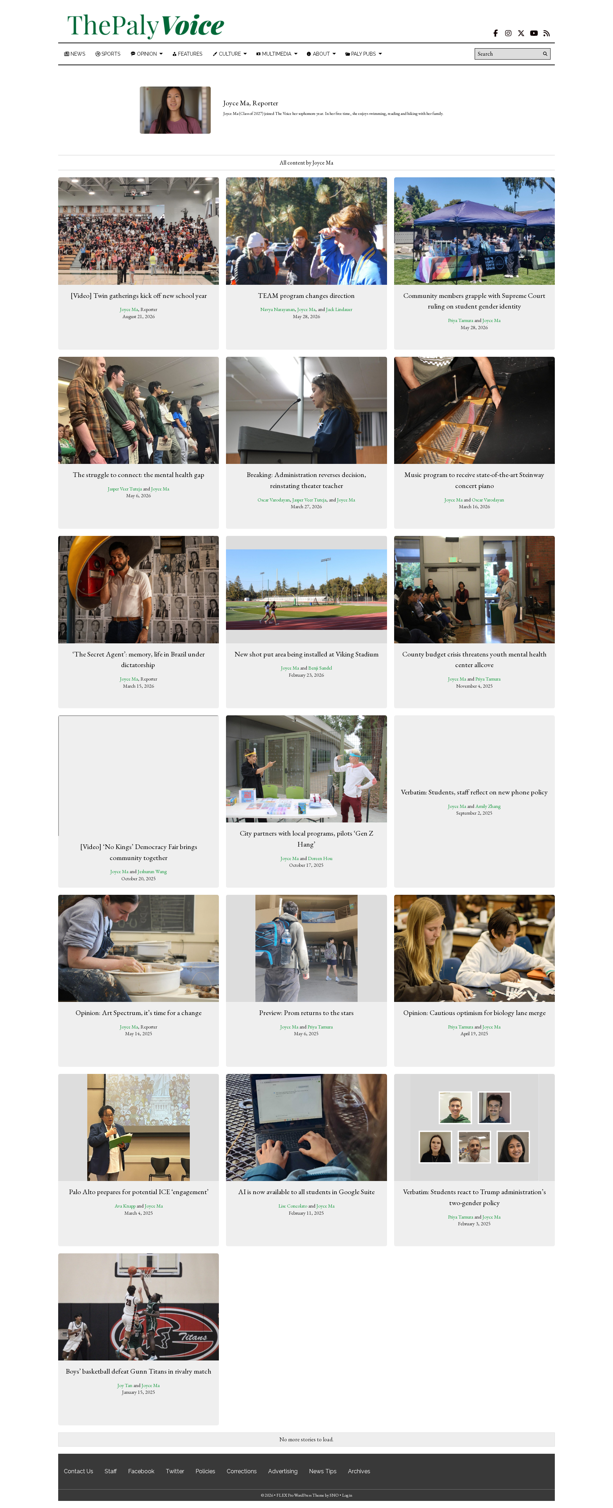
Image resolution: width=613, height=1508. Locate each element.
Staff (111, 1471)
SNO (334, 1495)
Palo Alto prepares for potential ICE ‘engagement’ (139, 1191)
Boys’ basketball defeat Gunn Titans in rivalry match (138, 1371)
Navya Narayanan (277, 309)
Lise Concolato (292, 1206)
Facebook (141, 1471)
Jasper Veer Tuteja (125, 489)
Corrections (242, 1471)
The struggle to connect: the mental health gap (138, 474)
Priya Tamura (460, 320)
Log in (347, 1495)
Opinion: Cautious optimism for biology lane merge (474, 1012)
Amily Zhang (488, 806)
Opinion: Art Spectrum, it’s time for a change (138, 1012)
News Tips (323, 1471)
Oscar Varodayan (274, 500)
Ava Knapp (125, 1206)
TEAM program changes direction (306, 295)
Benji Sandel (320, 668)
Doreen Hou (320, 858)
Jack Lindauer (339, 309)
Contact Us (78, 1471)
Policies (205, 1471)
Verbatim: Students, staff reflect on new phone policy (474, 791)
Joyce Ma (129, 309)
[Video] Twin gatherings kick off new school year (139, 295)
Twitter (175, 1471)
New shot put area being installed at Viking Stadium (306, 654)
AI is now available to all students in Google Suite (306, 1191)
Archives (359, 1471)
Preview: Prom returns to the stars (306, 1012)
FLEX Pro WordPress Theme (300, 1495)
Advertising (283, 1471)
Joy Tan (124, 1385)
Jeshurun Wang (152, 871)
